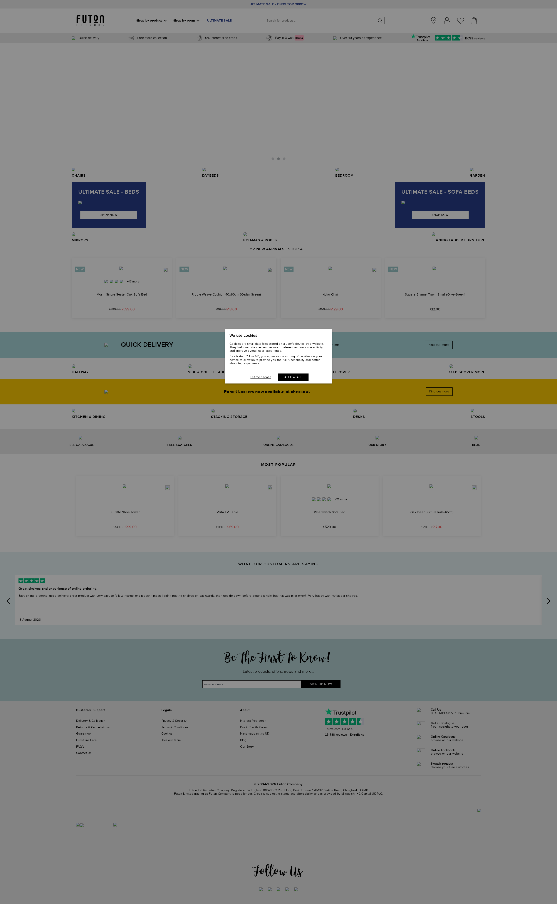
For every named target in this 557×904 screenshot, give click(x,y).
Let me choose (260, 377)
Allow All (293, 377)
